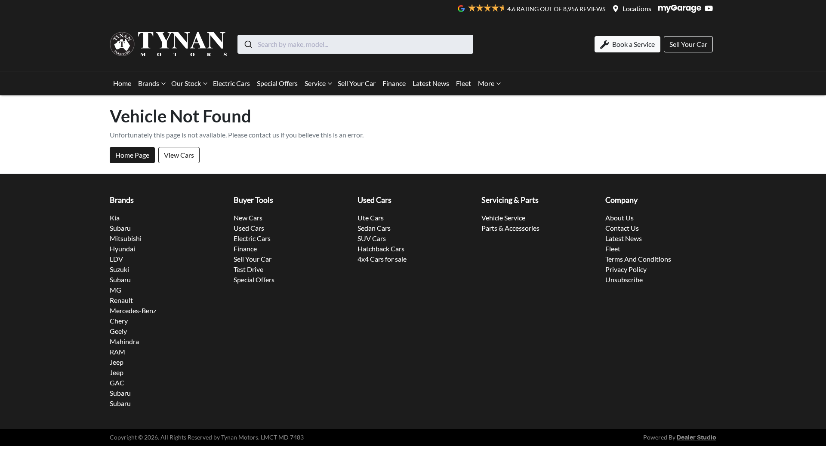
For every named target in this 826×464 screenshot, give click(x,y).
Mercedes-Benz (133, 310)
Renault (121, 300)
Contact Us (622, 228)
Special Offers (277, 83)
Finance (394, 83)
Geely (118, 331)
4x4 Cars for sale (382, 259)
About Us (619, 218)
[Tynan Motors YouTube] (710, 8)
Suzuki (119, 269)
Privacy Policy (626, 269)
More (486, 83)
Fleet (463, 83)
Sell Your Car (357, 83)
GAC (117, 383)
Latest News (431, 83)
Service (315, 83)
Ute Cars (371, 218)
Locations (637, 8)
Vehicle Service (503, 218)
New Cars (248, 218)
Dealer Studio (696, 438)
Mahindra (124, 341)
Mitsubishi (126, 238)
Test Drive (248, 269)
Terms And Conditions (638, 259)
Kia (115, 218)
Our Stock (186, 83)
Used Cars (249, 228)
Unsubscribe (624, 279)
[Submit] (247, 44)
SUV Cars (372, 238)
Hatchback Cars (381, 248)
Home (122, 83)
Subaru (120, 228)
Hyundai (122, 248)
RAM (117, 352)
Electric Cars (231, 83)
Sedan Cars (374, 228)
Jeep (116, 362)
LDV (116, 259)
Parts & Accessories (510, 228)
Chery (119, 321)
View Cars (179, 155)
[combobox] (355, 44)
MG (115, 290)
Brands (148, 83)
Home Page (132, 155)
